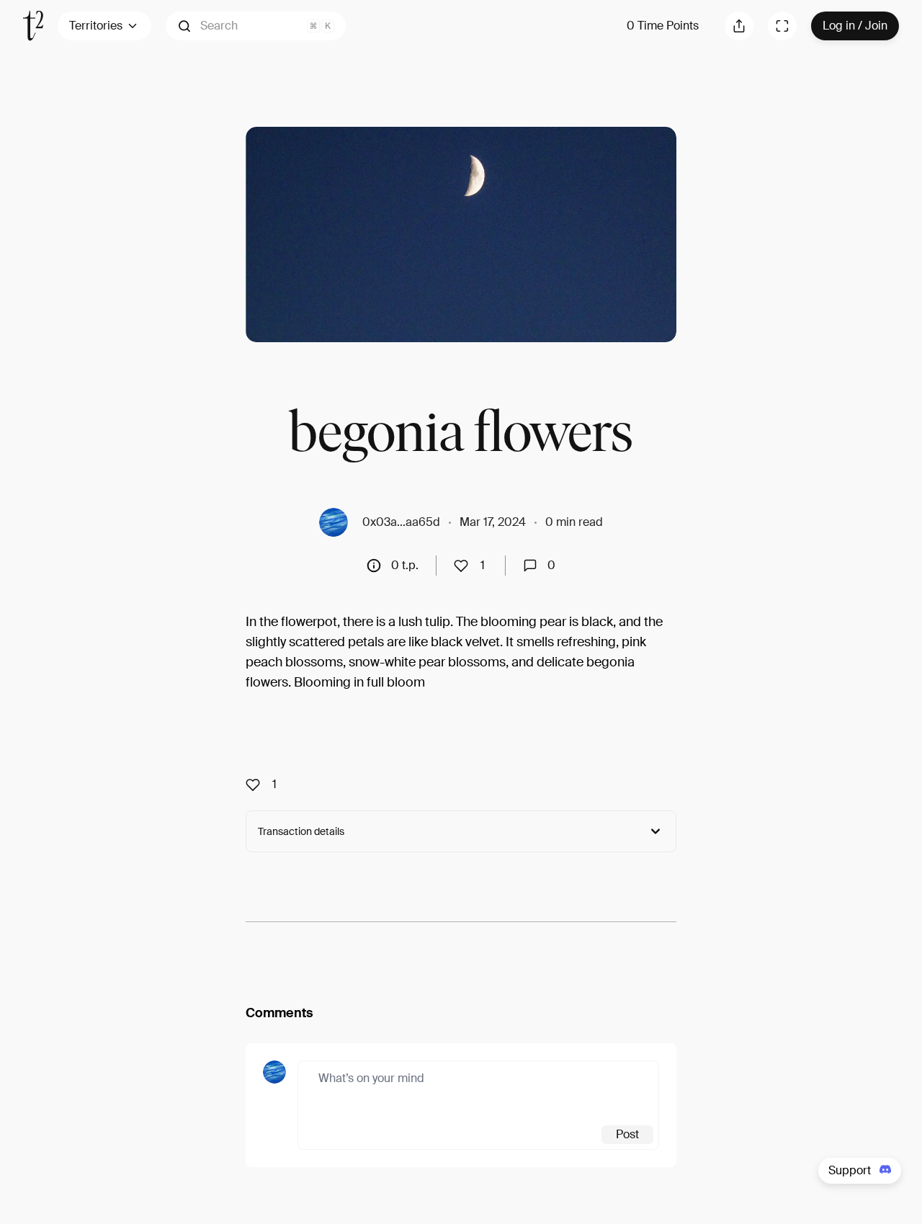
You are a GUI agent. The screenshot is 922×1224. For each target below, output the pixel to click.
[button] (256, 26)
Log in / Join (855, 25)
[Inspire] (465, 565)
